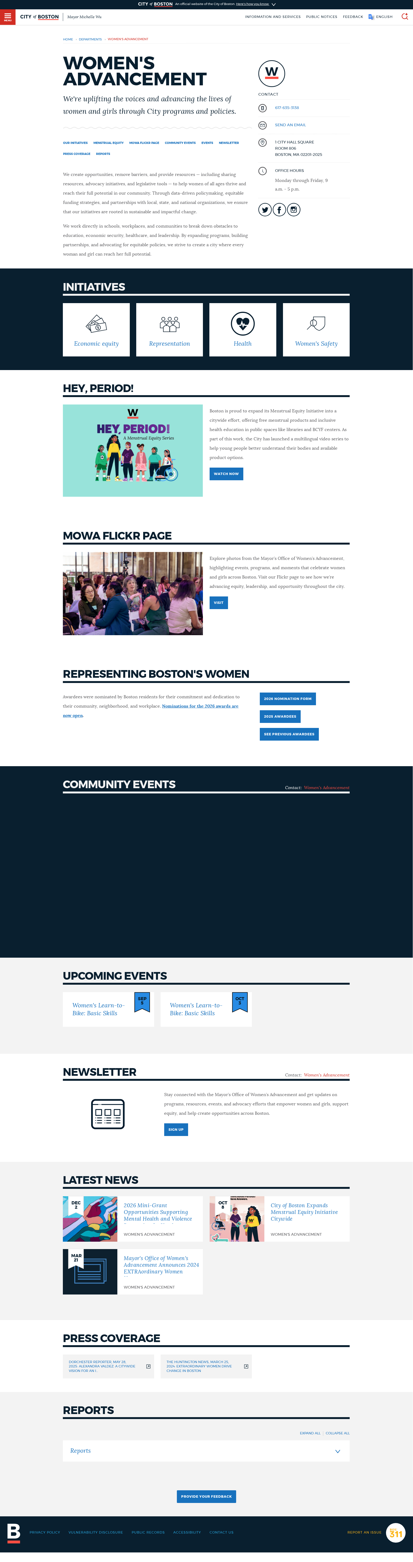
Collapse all (338, 1433)
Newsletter (229, 143)
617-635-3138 (287, 108)
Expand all (310, 1433)
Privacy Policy (45, 1532)
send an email (290, 125)
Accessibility (187, 1532)
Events (207, 143)
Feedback (353, 17)
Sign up (176, 1129)
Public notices (321, 17)
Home (68, 39)
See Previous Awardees (289, 734)
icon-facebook (279, 209)
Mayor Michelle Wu (84, 17)
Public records (148, 1532)
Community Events (180, 143)
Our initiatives (75, 143)
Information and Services (273, 17)
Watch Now (226, 474)
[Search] (403, 17)
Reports (103, 154)
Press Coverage (76, 154)
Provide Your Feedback (206, 1496)
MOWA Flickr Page (144, 143)
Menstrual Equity (108, 143)
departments (90, 39)
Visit (219, 603)
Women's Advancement (327, 788)
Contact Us (222, 1532)
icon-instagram (293, 209)
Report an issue (365, 1532)
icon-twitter (265, 209)
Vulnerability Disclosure (96, 1532)
